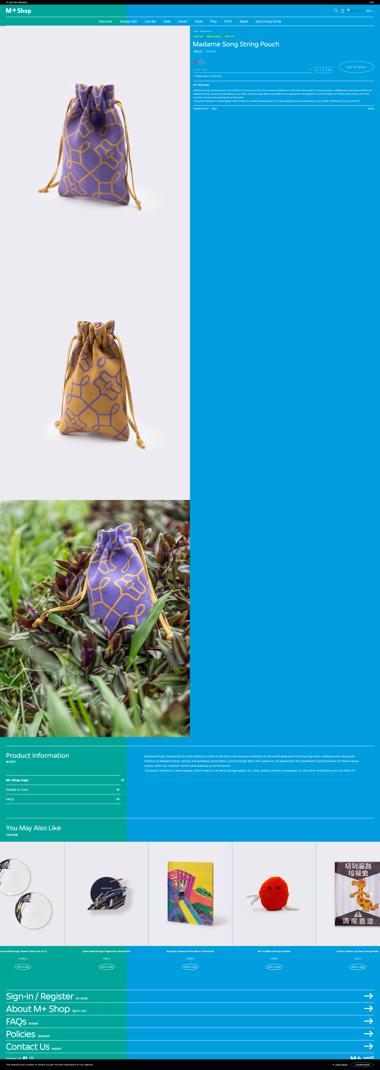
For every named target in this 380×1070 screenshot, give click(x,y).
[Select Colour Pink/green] (195, 62)
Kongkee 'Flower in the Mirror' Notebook (190, 951)
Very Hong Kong (268, 21)
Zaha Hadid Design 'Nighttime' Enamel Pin (107, 951)
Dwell (182, 21)
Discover (105, 21)
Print (228, 21)
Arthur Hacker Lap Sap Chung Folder (358, 951)
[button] (355, 10)
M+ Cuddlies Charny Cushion (274, 951)
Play (213, 21)
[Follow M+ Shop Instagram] (31, 1058)
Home (195, 31)
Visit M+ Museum (18, 2)
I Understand (362, 1064)
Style (199, 21)
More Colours (214, 36)
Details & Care (200, 108)
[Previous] (10, 894)
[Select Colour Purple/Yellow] (201, 62)
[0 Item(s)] (342, 10)
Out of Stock (356, 67)
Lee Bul (150, 21)
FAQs (214, 108)
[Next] (369, 894)
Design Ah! (128, 21)
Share (371, 108)
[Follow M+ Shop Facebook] (25, 1058)
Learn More (341, 1064)
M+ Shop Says (17, 780)
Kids (167, 21)
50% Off (229, 36)
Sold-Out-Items (206, 31)
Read (244, 21)
